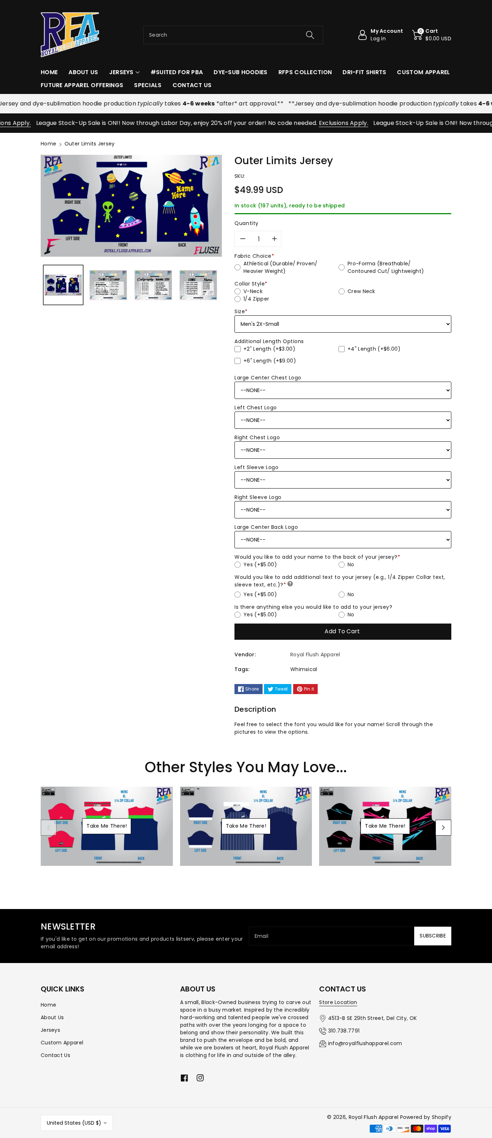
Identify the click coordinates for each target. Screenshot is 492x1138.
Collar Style (251, 283)
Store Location (338, 1002)
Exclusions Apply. (325, 123)
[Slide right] (443, 828)
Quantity (246, 223)
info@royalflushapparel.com (365, 1043)
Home (48, 143)
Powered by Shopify (425, 1117)
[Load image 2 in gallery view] (108, 285)
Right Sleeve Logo (258, 497)
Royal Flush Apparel (374, 1117)
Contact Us (55, 1055)
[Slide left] (49, 828)
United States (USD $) (74, 1122)
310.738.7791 (344, 1030)
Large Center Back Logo (266, 527)
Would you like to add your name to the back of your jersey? (317, 557)
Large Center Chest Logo (267, 377)
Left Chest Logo (255, 407)
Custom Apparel (62, 1042)
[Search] (309, 35)
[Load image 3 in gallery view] (153, 285)
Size (241, 311)
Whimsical (303, 669)
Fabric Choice (254, 256)
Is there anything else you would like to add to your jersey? (313, 607)
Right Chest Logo (257, 437)
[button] (431, 35)
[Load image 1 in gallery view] (63, 285)
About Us (52, 1017)
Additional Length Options (269, 341)
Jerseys (50, 1030)
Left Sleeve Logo (256, 467)
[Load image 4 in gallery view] (198, 285)
